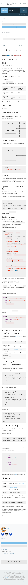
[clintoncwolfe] (3, 534)
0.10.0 (13, 24)
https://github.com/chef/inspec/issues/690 (11, 289)
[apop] (11, 534)
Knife (13, 35)
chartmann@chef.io (13, 487)
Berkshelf (9, 35)
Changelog (13, 45)
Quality (19, 45)
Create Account (16, 3)
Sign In (24, 3)
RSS (4, 18)
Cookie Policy (10, 581)
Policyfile (4, 35)
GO (23, 10)
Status (21, 581)
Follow (15, 27)
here (21, 101)
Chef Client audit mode (18, 336)
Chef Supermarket (19, 191)
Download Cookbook (14, 562)
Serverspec (16, 349)
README (4, 45)
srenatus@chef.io (20, 483)
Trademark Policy (16, 581)
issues (16, 474)
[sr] (7, 534)
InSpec (21, 349)
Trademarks (6, 577)
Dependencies (9, 45)
